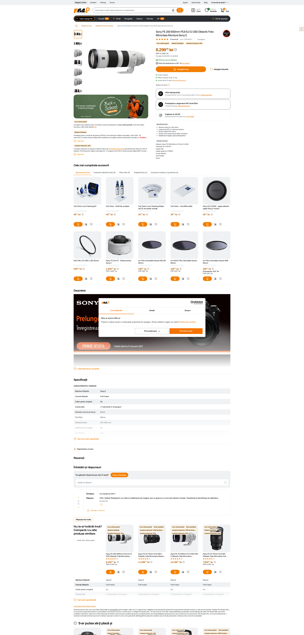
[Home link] (76, 26)
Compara (201, 39)
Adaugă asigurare (184, 106)
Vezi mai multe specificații (88, 439)
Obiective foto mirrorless (104, 26)
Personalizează (150, 331)
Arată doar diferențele (86, 540)
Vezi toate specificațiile (86, 600)
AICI (94, 127)
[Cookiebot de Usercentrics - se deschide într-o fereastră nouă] (192, 302)
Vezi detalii (190, 116)
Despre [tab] (188, 310)
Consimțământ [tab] (116, 310)
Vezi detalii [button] (185, 63)
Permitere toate (186, 331)
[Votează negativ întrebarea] (78, 507)
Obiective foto (86, 26)
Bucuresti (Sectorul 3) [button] (179, 80)
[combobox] (138, 10)
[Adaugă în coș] (78, 224)
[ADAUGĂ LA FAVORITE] (91, 224)
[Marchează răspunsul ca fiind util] (101, 505)
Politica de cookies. (187, 322)
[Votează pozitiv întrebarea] (78, 497)
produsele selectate (116, 149)
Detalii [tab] (152, 310)
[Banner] (111, 106)
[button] (173, 10)
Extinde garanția (206, 95)
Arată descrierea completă (88, 368)
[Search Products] (179, 10)
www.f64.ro (114, 610)
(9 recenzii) (174, 39)
